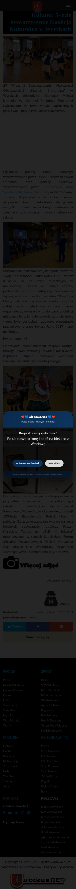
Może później (54, 463)
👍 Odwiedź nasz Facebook (27, 463)
